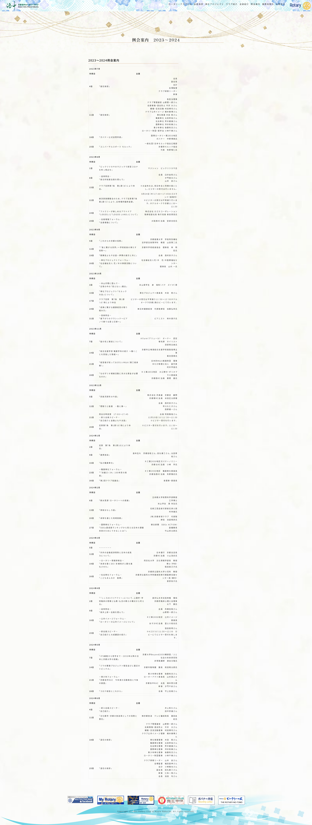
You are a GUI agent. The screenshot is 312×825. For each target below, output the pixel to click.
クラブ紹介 (232, 4)
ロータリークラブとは (180, 4)
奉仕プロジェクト (214, 4)
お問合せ (280, 4)
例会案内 (255, 4)
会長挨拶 (198, 4)
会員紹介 (244, 4)
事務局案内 (268, 4)
